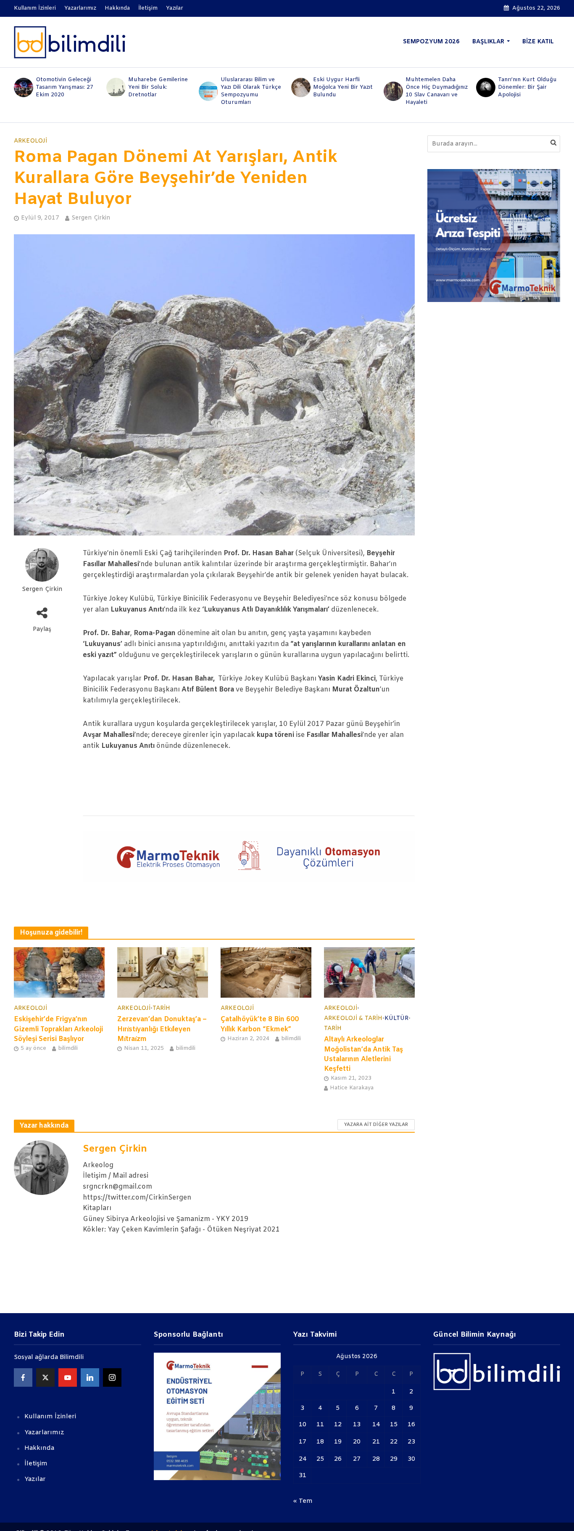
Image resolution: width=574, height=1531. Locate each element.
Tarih (161, 1008)
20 (357, 1442)
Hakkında (117, 8)
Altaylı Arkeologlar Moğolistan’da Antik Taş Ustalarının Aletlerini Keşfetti (363, 1054)
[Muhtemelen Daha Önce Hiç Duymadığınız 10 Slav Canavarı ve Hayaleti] (392, 91)
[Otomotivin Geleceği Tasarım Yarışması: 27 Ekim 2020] (23, 87)
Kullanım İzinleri (35, 8)
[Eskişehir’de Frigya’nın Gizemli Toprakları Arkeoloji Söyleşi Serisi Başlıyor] (59, 972)
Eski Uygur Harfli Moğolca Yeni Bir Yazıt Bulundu (343, 87)
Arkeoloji (30, 141)
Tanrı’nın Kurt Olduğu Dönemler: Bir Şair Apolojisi (527, 87)
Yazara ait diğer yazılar (376, 1125)
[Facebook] (23, 1377)
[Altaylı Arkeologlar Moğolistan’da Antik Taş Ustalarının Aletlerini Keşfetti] (369, 972)
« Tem (303, 1501)
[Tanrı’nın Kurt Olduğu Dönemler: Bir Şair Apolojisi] (485, 87)
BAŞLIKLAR (488, 42)
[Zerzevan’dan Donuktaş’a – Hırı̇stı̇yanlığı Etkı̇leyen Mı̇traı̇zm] (162, 972)
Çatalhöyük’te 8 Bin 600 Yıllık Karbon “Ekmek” (260, 1024)
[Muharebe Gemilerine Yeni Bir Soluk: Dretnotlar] (115, 87)
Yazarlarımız (80, 8)
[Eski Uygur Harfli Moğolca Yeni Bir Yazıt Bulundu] (300, 87)
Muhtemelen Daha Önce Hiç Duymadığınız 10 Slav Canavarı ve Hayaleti (436, 91)
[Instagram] (112, 1377)
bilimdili (68, 1048)
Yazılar (174, 8)
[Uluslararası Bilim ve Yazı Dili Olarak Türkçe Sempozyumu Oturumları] (207, 91)
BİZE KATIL (538, 42)
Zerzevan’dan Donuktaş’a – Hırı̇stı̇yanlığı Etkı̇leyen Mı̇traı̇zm (162, 1029)
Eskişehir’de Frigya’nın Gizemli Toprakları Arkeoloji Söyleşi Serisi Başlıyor (58, 1029)
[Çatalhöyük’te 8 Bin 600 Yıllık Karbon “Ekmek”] (266, 972)
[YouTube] (67, 1377)
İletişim (148, 8)
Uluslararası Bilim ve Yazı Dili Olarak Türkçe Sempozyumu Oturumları (251, 91)
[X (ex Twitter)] (45, 1377)
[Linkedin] (90, 1377)
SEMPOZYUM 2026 (431, 42)
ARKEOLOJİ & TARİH (353, 1018)
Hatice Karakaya (352, 1087)
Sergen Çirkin (91, 218)
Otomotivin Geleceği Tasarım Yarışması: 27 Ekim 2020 (64, 87)
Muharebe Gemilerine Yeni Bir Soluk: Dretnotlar (158, 87)
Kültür (396, 1018)
